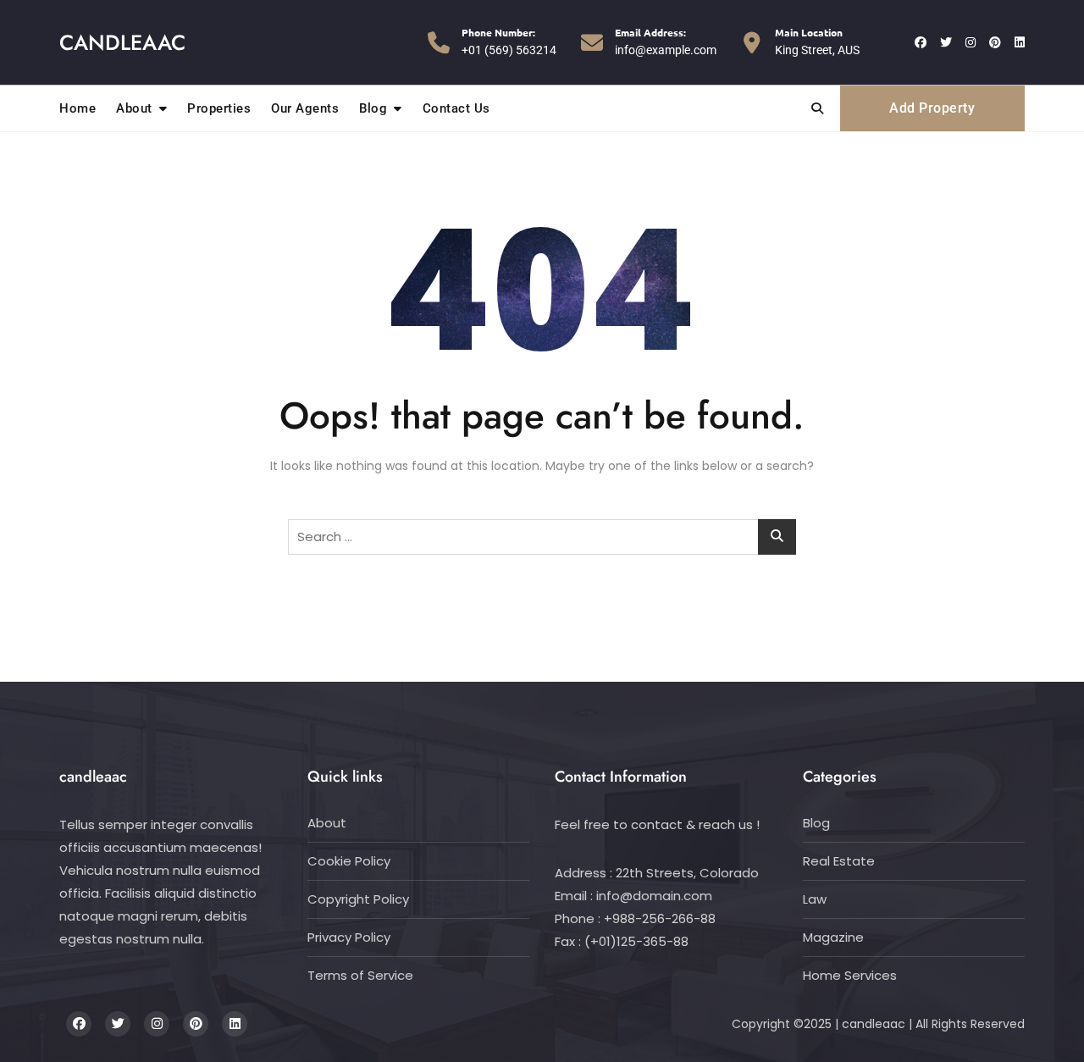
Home (77, 108)
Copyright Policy (358, 899)
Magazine (833, 937)
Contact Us (456, 108)
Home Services (850, 975)
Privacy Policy (348, 937)
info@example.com (665, 41)
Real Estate (839, 861)
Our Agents (305, 108)
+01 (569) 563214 (509, 41)
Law (815, 899)
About (134, 108)
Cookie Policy (348, 861)
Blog (373, 108)
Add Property (932, 108)
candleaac (122, 42)
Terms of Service (360, 975)
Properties (219, 108)
